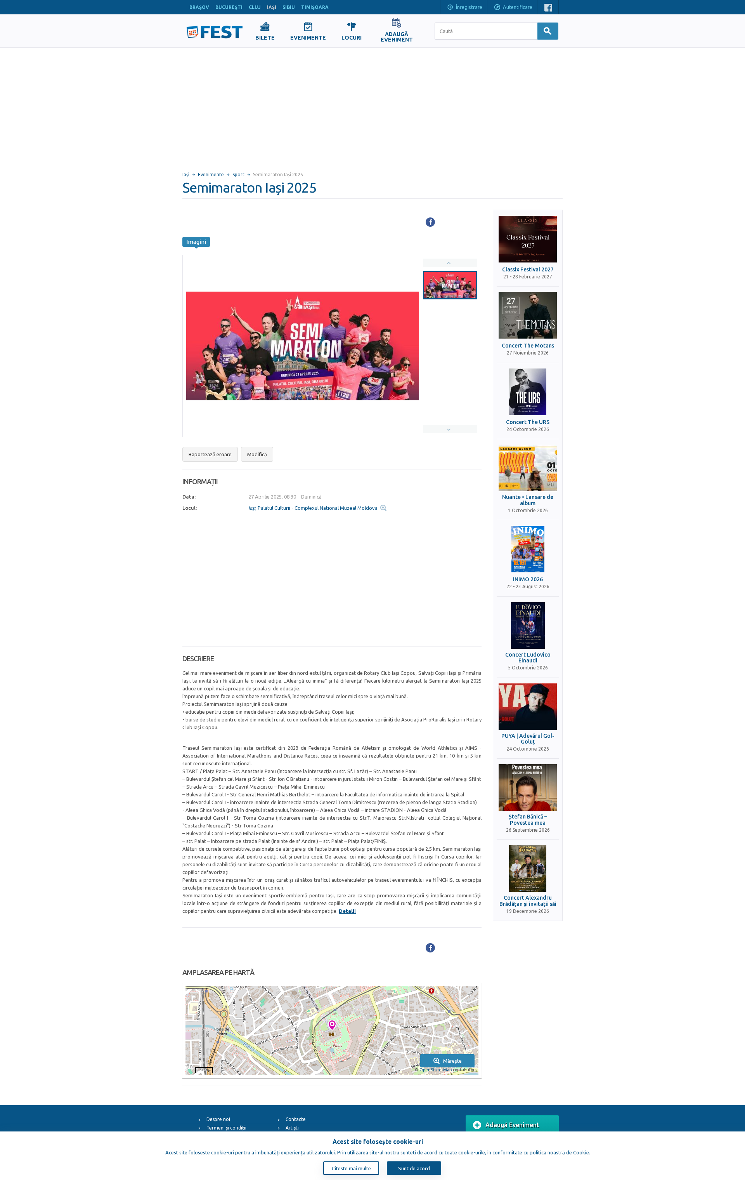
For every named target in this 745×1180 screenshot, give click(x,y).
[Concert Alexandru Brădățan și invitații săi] (528, 868)
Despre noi (218, 1119)
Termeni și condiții (226, 1127)
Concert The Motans (528, 346)
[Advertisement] (372, 106)
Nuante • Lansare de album (527, 500)
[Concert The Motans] (528, 315)
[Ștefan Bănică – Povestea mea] (528, 787)
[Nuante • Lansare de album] (528, 468)
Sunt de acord (414, 1168)
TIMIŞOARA (315, 7)
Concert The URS (527, 422)
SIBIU (288, 7)
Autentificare (517, 7)
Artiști (292, 1127)
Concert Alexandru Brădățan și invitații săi (527, 901)
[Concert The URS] (528, 391)
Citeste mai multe (351, 1168)
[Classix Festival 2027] (528, 239)
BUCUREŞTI (229, 7)
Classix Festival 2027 (528, 270)
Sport (238, 174)
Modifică (257, 454)
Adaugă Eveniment (512, 1124)
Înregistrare (469, 7)
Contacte (296, 1119)
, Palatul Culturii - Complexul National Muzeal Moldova (313, 508)
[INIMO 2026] (528, 549)
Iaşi (185, 174)
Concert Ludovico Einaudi (528, 658)
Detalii (347, 911)
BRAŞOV (199, 7)
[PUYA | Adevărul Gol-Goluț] (528, 706)
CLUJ (255, 7)
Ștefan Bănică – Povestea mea (528, 819)
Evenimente (211, 174)
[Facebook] (430, 222)
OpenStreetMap (435, 1069)
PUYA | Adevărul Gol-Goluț (527, 739)
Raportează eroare (210, 454)
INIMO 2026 (528, 579)
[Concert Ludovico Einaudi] (528, 625)
